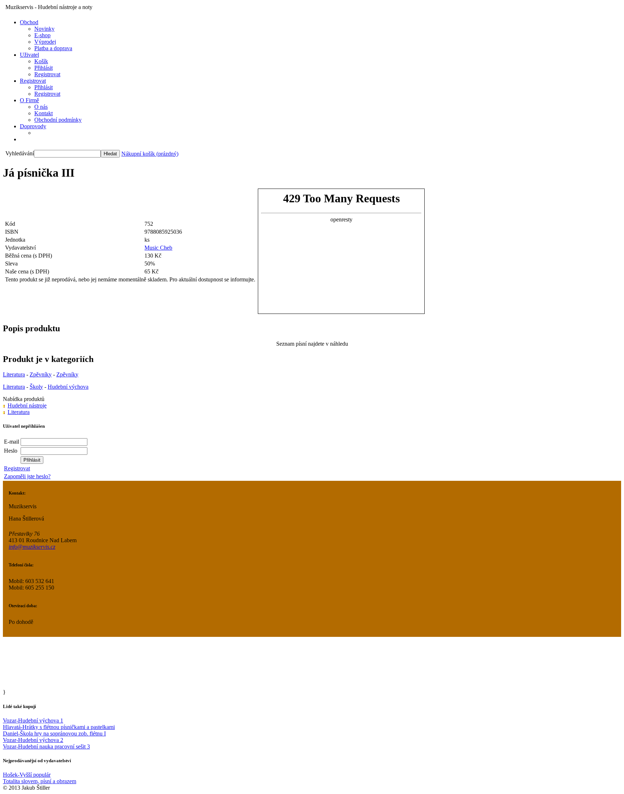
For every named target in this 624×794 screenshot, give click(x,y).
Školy (36, 387)
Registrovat (47, 74)
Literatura (14, 374)
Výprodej (45, 42)
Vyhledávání (19, 153)
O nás (41, 107)
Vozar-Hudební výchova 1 (33, 720)
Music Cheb (158, 248)
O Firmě (29, 100)
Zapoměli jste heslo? (27, 476)
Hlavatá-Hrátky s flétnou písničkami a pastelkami (59, 727)
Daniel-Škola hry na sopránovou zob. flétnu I (54, 733)
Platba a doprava (53, 48)
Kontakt (43, 113)
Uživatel (29, 55)
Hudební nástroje (27, 405)
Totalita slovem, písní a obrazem (39, 781)
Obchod (29, 22)
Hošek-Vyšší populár (27, 775)
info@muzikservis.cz (32, 547)
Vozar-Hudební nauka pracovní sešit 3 (46, 746)
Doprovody (33, 126)
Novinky (44, 29)
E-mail (11, 442)
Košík (41, 61)
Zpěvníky (41, 374)
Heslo (10, 451)
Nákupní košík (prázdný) (149, 154)
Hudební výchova (68, 387)
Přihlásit (43, 68)
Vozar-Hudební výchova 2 (33, 740)
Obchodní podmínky (58, 120)
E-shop (42, 35)
